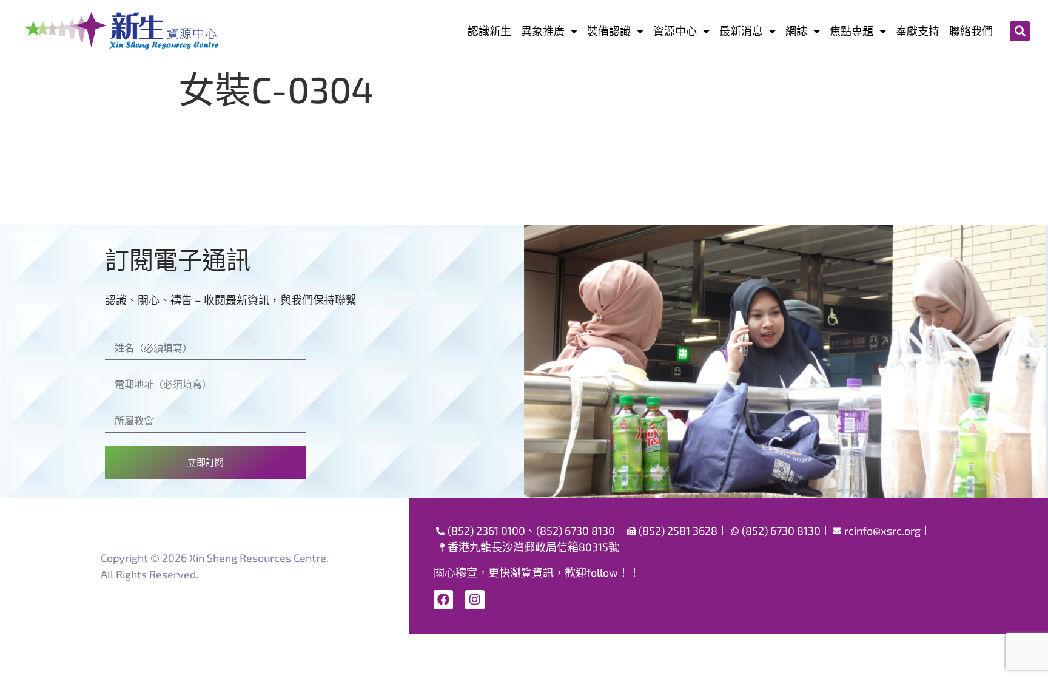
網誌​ (796, 31)
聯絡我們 (971, 31)
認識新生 (489, 31)
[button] (1020, 31)
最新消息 (741, 31)
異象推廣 (543, 31)
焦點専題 (851, 31)
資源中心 (675, 31)
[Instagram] (475, 599)
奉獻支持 (917, 31)
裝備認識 (609, 31)
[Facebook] (443, 599)
